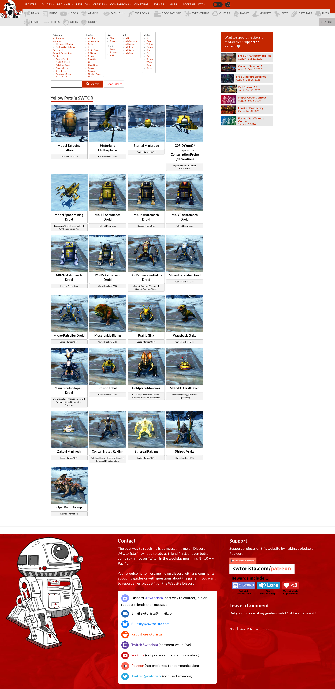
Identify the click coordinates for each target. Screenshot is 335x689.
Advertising (262, 628)
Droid (112, 49)
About (232, 628)
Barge (91, 47)
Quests (224, 13)
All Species (130, 44)
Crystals (305, 13)
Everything (200, 13)
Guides (47, 4)
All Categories (132, 41)
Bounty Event (62, 68)
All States (129, 50)
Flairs (35, 21)
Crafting (141, 4)
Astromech (93, 41)
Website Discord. (181, 583)
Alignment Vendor (64, 44)
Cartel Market (59, 50)
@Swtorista (127, 553)
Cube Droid (93, 65)
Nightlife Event (63, 62)
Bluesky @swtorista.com (150, 624)
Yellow (150, 44)
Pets (285, 13)
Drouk (91, 68)
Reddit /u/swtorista (146, 634)
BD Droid (92, 53)
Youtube (137, 655)
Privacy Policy (246, 628)
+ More (327, 22)
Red (148, 38)
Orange (150, 41)
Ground (113, 41)
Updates (30, 4)
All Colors (130, 53)
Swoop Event (62, 59)
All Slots (129, 47)
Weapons (142, 13)
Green (150, 47)
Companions (119, 4)
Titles (55, 21)
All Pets (128, 38)
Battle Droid (93, 50)
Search (94, 84)
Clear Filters (114, 84)
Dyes (325, 13)
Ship (112, 55)
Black (149, 68)
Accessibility (193, 4)
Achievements (59, 38)
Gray (149, 65)
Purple (150, 53)
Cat (89, 62)
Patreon (137, 665)
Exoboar (92, 71)
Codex (93, 21)
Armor (93, 13)
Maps (173, 4)
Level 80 (82, 4)
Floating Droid (94, 74)
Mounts (265, 13)
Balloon (91, 44)
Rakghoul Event (63, 65)
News (35, 13)
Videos (73, 13)
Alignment (57, 41)
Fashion (117, 13)
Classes (99, 4)
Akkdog (91, 38)
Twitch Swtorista (144, 644)
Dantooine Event (64, 74)
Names (245, 13)
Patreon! (236, 553)
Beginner (64, 4)
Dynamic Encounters (62, 53)
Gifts (74, 21)
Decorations (172, 13)
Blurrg (91, 56)
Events (159, 4)
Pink (149, 56)
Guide (53, 13)
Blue (149, 50)
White (149, 62)
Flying (113, 38)
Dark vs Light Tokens (65, 47)
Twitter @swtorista (146, 676)
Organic (113, 52)
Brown (150, 59)
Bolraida (92, 59)
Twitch (153, 558)
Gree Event (61, 71)
